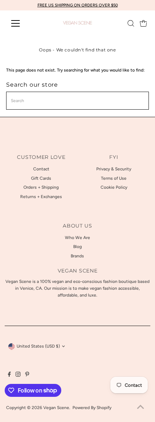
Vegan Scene (56, 407)
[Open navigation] (23, 23)
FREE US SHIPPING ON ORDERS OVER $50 (77, 5)
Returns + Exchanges (41, 196)
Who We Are (77, 237)
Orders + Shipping (41, 187)
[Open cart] (143, 23)
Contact (41, 168)
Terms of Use (114, 178)
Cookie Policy (114, 187)
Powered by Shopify (91, 407)
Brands (77, 255)
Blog (77, 246)
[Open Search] (131, 23)
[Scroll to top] (140, 407)
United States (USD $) (38, 346)
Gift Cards (41, 178)
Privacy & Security (113, 168)
